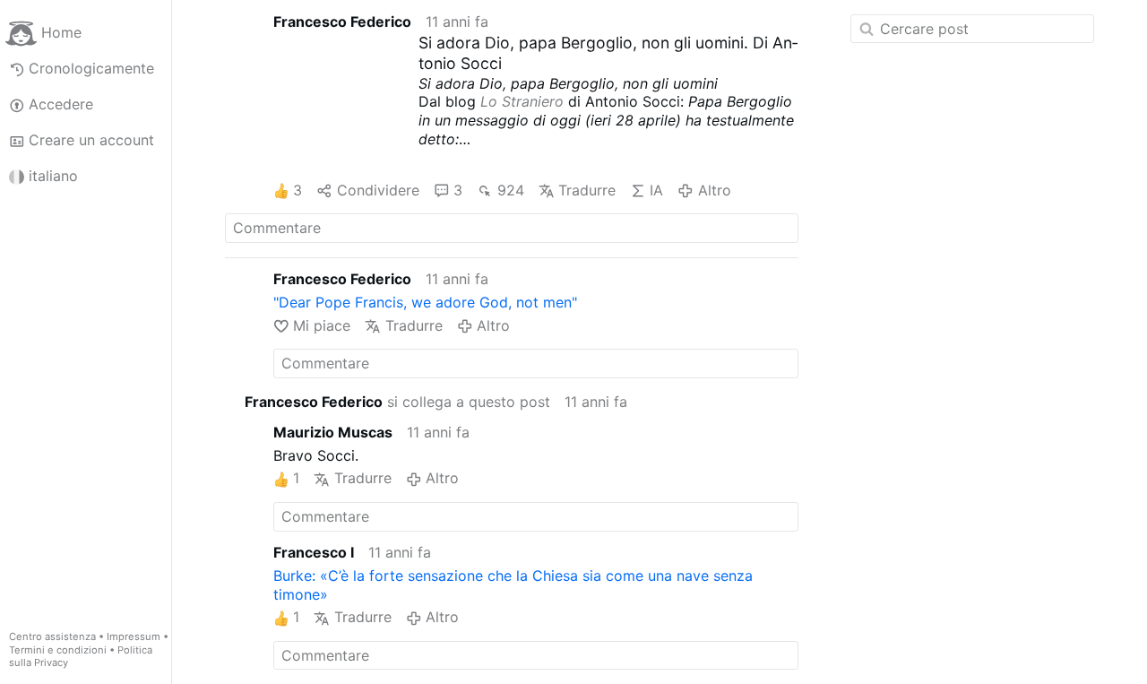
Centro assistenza (52, 636)
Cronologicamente (91, 68)
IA (656, 190)
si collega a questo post (397, 402)
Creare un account (91, 140)
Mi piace (321, 325)
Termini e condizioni (58, 650)
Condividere (377, 190)
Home (61, 32)
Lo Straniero (522, 101)
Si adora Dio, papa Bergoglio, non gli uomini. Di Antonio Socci (608, 53)
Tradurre (587, 190)
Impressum (133, 636)
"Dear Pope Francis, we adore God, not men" (425, 302)
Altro (714, 190)
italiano (53, 176)
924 (510, 190)
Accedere (61, 104)
